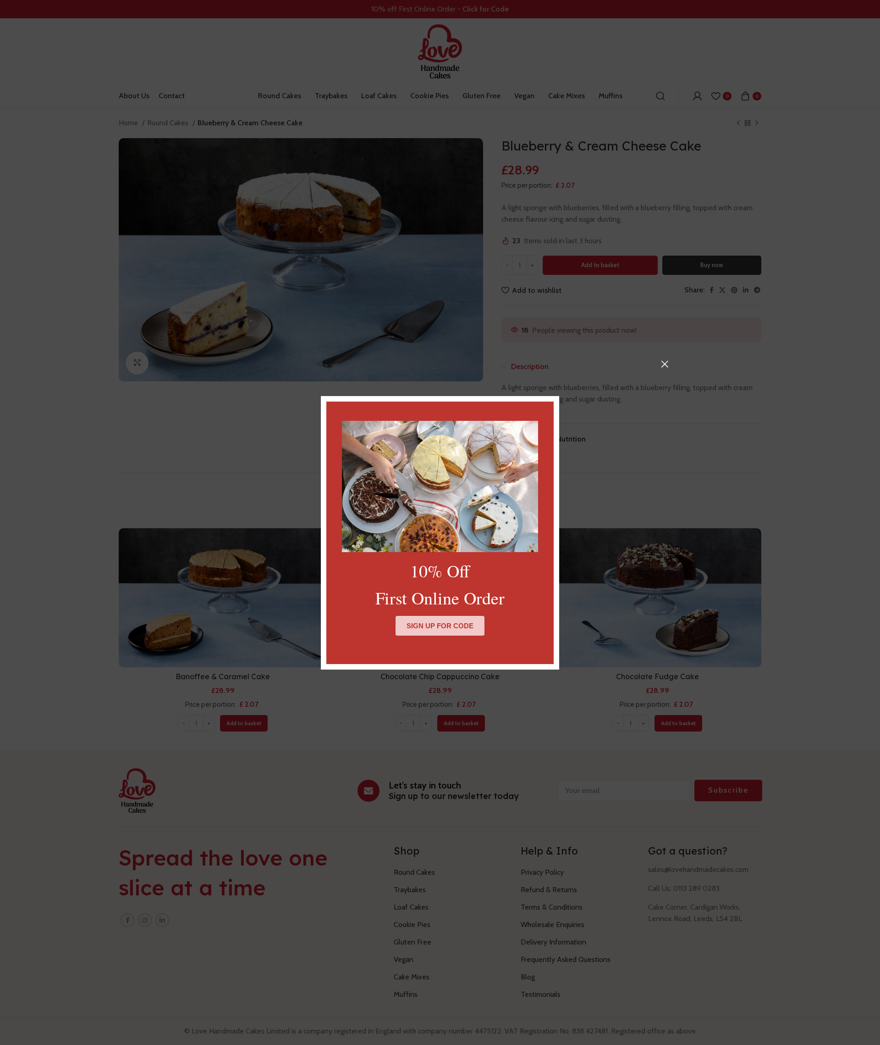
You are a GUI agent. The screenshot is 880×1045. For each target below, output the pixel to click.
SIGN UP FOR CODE (440, 626)
